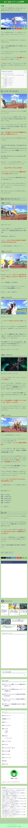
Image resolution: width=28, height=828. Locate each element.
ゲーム (3, 5)
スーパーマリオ (14, 741)
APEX (14, 760)
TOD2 (15, 731)
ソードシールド (15, 738)
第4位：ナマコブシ (9, 80)
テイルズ (14, 728)
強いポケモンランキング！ (9, 78)
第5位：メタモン (8, 79)
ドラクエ (14, 744)
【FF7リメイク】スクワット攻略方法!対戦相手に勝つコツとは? (15, 700)
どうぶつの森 (14, 751)
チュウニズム (14, 754)
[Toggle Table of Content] (24, 72)
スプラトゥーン (14, 715)
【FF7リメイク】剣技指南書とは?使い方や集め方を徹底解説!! (15, 705)
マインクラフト (14, 725)
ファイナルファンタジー (14, 747)
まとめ (4, 86)
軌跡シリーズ (14, 718)
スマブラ (3, 552)
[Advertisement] (14, 581)
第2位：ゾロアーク (9, 83)
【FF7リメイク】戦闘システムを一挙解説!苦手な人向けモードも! (15, 685)
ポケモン (14, 735)
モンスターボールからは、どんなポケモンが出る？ (14, 76)
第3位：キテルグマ (9, 82)
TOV (15, 732)
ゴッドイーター (14, 757)
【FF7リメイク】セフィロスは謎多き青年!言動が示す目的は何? (15, 695)
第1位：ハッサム (8, 85)
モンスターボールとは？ (8, 73)
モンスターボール (10, 552)
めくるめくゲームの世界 (14, 2)
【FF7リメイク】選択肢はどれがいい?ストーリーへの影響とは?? (15, 690)
